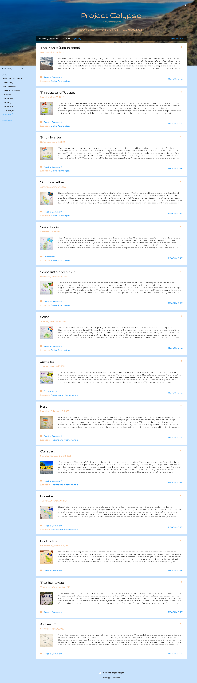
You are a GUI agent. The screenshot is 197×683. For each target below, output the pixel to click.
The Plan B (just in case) (60, 47)
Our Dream (89, 29)
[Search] (185, 5)
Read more (175, 79)
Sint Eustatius (52, 182)
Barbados (48, 541)
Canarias (8, 98)
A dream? (48, 624)
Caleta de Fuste (11, 90)
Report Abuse (7, 120)
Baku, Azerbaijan (60, 81)
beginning (8, 82)
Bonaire (46, 496)
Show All (177, 38)
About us (110, 29)
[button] (181, 47)
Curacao (47, 451)
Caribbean (8, 106)
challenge (8, 110)
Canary (7, 102)
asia (19, 78)
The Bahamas (52, 582)
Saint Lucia (49, 227)
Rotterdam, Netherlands (64, 395)
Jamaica (47, 361)
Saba (45, 316)
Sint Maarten (51, 137)
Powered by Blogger (112, 672)
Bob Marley (9, 86)
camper (7, 94)
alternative (8, 78)
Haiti (43, 406)
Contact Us (133, 29)
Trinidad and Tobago (57, 92)
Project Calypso (111, 15)
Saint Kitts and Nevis (57, 272)
